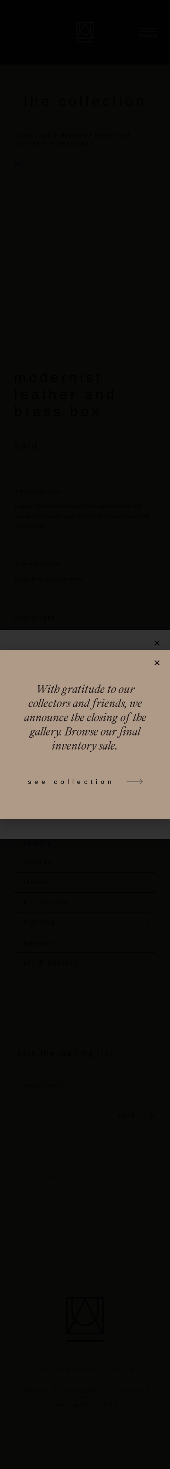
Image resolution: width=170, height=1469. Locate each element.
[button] (157, 662)
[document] (85, 734)
